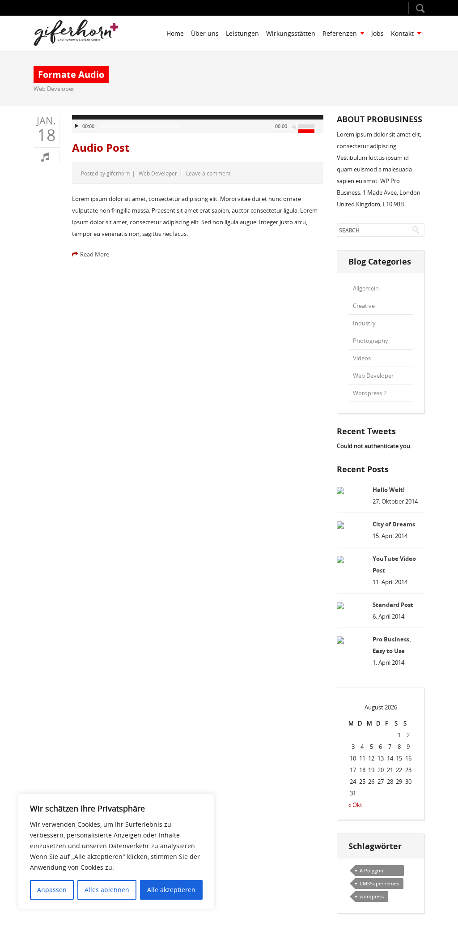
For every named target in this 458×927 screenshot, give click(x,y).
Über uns (205, 33)
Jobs (377, 33)
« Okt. (356, 805)
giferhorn (118, 173)
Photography (370, 341)
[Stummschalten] (295, 126)
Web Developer (54, 89)
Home (175, 33)
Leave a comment (208, 173)
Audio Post (100, 147)
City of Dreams (394, 524)
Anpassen (52, 889)
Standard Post (393, 605)
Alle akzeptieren (171, 889)
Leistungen (242, 33)
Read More (94, 254)
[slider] (310, 128)
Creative (364, 306)
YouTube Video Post (394, 564)
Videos (362, 358)
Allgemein (366, 288)
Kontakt (402, 33)
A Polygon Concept (371, 871)
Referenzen (339, 33)
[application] (197, 124)
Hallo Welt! (389, 490)
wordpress (372, 896)
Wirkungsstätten (290, 33)
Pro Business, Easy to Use (392, 645)
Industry (364, 323)
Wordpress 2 (369, 393)
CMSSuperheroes (379, 883)
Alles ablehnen (107, 889)
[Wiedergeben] (77, 126)
